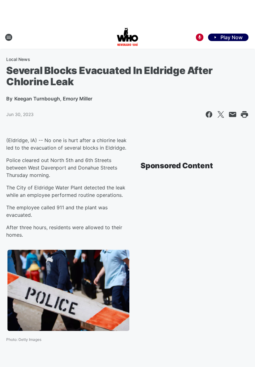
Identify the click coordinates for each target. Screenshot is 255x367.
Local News (18, 59)
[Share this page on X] (220, 114)
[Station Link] (127, 37)
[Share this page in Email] (232, 114)
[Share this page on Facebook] (209, 114)
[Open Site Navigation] (8, 37)
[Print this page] (244, 114)
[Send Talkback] (199, 37)
